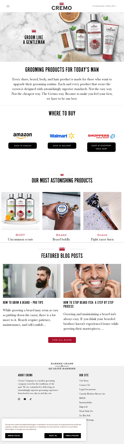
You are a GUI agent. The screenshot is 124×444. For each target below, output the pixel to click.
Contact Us (84, 385)
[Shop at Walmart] (62, 130)
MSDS (82, 398)
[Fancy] (31, 398)
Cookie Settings (86, 420)
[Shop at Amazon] (22, 130)
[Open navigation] (8, 6)
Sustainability (85, 402)
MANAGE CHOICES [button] (14, 436)
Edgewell (83, 407)
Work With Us (86, 411)
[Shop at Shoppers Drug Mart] (101, 130)
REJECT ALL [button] (53, 436)
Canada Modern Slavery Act (92, 394)
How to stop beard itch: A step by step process (88, 304)
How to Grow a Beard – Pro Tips (23, 302)
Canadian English (104, 6)
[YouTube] (25, 398)
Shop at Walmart (62, 145)
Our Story (84, 380)
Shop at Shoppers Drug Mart (101, 147)
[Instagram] (19, 398)
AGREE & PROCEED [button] (72, 436)
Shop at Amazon (22, 145)
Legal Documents (87, 389)
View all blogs (62, 340)
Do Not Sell (84, 415)
